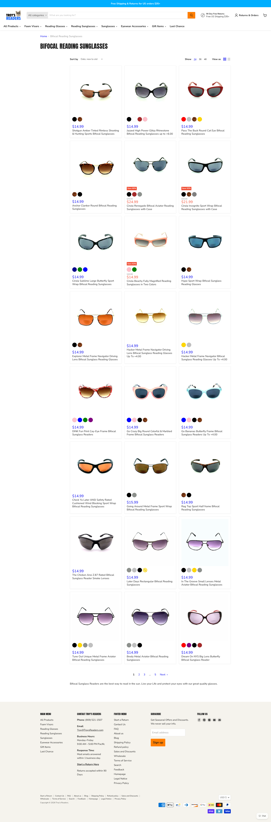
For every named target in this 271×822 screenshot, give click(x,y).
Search (117, 765)
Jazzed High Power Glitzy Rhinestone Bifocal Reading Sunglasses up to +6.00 (150, 132)
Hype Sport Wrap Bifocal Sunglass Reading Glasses (201, 282)
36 (200, 59)
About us (118, 733)
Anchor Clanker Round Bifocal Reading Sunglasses (94, 207)
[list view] (229, 59)
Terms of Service (123, 760)
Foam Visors (32, 26)
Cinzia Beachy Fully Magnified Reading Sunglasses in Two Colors (149, 282)
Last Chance (177, 26)
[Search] (191, 15)
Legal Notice (120, 778)
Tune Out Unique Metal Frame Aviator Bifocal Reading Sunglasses (94, 658)
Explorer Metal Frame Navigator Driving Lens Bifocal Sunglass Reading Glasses (95, 357)
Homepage (120, 774)
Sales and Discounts (125, 751)
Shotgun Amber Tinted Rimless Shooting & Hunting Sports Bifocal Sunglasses (95, 132)
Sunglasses (108, 26)
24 (195, 59)
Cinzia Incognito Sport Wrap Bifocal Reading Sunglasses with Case (201, 207)
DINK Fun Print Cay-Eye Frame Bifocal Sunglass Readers (94, 433)
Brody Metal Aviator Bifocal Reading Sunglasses (147, 658)
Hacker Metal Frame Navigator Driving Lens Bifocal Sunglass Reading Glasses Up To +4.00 (149, 353)
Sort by (74, 59)
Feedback (119, 769)
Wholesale (120, 756)
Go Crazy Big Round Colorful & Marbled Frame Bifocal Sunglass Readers (149, 433)
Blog (116, 738)
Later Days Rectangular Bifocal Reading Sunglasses (149, 583)
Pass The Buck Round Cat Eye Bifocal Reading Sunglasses (202, 132)
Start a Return (121, 720)
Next (163, 674)
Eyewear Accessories (134, 26)
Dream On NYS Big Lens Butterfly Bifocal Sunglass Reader (200, 658)
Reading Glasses (55, 26)
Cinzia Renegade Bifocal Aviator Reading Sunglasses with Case (150, 207)
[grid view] (225, 59)
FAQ (116, 729)
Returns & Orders (248, 15)
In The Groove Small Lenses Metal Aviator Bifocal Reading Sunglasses (201, 583)
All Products (11, 26)
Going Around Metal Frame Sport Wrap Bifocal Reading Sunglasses (149, 508)
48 (205, 59)
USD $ (223, 797)
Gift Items (158, 26)
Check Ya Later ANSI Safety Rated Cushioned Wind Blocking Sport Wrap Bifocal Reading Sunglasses (94, 503)
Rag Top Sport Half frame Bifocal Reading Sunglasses (200, 508)
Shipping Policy (122, 742)
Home (43, 36)
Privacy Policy (121, 783)
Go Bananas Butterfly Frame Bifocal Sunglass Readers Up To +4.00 (201, 433)
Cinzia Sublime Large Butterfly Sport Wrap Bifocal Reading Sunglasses (93, 282)
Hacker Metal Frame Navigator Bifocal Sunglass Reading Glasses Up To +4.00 (204, 357)
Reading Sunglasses (83, 26)
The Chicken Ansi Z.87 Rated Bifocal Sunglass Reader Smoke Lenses (93, 576)
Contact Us (119, 724)
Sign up (158, 742)
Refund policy (121, 747)
